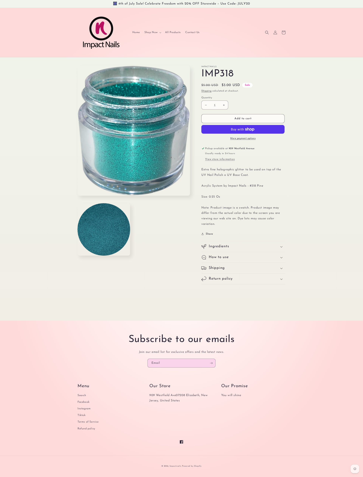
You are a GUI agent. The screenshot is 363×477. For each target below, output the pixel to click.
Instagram (84, 408)
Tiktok (82, 415)
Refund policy (86, 428)
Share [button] (209, 234)
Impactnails (175, 466)
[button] (152, 32)
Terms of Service (88, 421)
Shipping (206, 91)
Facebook (84, 402)
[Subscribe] (211, 363)
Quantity (206, 97)
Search (82, 395)
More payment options (243, 138)
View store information (220, 159)
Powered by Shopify (192, 466)
